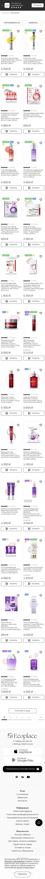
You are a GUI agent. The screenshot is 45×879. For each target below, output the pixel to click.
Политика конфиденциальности (22, 814)
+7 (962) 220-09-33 (22, 741)
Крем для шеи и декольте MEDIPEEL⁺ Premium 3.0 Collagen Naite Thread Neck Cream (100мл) (32, 230)
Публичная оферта (22, 811)
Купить (13, 74)
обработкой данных (14, 861)
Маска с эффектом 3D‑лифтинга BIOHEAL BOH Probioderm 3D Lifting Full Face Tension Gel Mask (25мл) (33, 455)
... (34, 719)
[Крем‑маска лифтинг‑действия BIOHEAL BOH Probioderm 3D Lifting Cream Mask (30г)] (11, 604)
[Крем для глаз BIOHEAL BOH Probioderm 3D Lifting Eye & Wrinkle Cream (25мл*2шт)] (11, 491)
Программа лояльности (22, 838)
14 (41, 717)
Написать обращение (22, 851)
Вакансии (22, 797)
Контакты (22, 801)
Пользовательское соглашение (22, 818)
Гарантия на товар (22, 844)
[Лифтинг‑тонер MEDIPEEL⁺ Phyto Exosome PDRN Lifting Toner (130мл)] (11, 379)
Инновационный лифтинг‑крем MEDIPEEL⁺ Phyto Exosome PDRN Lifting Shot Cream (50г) (10, 344)
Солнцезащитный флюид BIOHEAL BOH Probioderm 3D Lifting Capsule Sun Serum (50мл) (9, 683)
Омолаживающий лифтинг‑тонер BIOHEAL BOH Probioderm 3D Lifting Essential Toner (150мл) (33, 626)
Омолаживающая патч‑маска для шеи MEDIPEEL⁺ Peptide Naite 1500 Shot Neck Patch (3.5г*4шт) (11, 287)
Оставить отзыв (23, 848)
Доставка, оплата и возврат (22, 841)
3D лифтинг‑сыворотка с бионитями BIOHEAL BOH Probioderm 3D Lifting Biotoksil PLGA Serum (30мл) (33, 173)
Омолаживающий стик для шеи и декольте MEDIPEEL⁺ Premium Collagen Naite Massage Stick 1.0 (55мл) (33, 287)
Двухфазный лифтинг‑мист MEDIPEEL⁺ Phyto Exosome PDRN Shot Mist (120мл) (32, 344)
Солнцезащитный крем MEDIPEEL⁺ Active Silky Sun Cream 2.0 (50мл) (33, 569)
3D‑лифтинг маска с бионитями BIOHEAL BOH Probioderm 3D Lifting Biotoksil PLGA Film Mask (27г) (10, 230)
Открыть (37, 5)
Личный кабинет (22, 835)
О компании (22, 794)
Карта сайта (22, 821)
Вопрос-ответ (23, 824)
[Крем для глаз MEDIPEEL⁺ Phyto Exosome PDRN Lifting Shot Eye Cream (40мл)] (11, 434)
